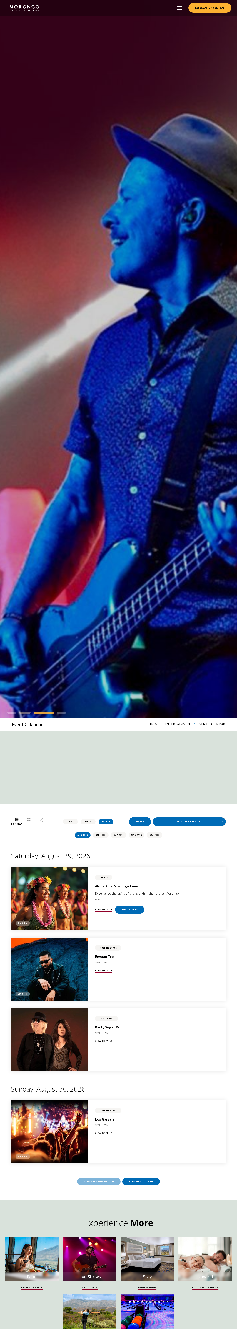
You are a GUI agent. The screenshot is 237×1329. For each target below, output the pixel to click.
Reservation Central (210, 7)
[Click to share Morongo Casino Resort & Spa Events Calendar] (41, 820)
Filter (140, 821)
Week (88, 821)
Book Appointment (205, 1287)
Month (106, 821)
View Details (103, 909)
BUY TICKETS (130, 909)
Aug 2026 (82, 835)
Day (70, 821)
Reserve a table (32, 1287)
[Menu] (179, 7)
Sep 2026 (100, 835)
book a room (147, 1287)
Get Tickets (90, 1287)
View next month (141, 1181)
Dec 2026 (154, 835)
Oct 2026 (118, 835)
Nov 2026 (136, 835)
